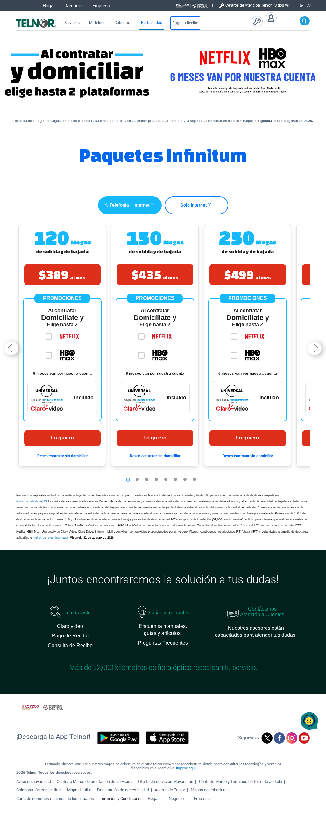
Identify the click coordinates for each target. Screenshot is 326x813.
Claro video (70, 626)
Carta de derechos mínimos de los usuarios (55, 798)
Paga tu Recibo (185, 23)
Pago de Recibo (70, 635)
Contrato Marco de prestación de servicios (94, 781)
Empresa (101, 5)
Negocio (74, 5)
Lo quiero (62, 437)
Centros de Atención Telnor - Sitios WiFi (259, 5)
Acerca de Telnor (170, 790)
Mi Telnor (97, 22)
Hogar (49, 5)
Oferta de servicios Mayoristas (165, 781)
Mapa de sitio (79, 790)
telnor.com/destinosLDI (31, 501)
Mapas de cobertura (209, 790)
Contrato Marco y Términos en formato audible (240, 781)
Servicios (72, 22)
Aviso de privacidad (33, 781)
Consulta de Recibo (70, 645)
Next (315, 348)
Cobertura (122, 22)
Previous (11, 348)
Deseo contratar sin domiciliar (62, 456)
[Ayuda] (258, 22)
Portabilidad (151, 22)
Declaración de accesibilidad (123, 790)
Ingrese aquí (185, 768)
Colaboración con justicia (38, 790)
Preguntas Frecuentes (163, 643)
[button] (62, 345)
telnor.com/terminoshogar (51, 537)
